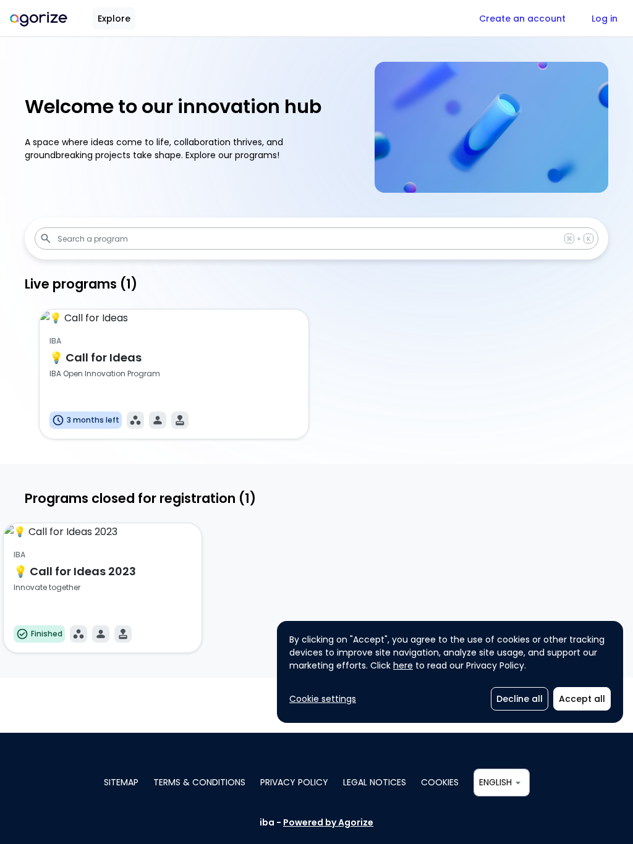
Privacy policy (294, 782)
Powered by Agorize (328, 822)
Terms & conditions (199, 782)
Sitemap (121, 782)
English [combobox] (495, 782)
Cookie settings (322, 699)
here (403, 665)
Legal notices (374, 782)
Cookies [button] (440, 782)
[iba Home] (38, 18)
